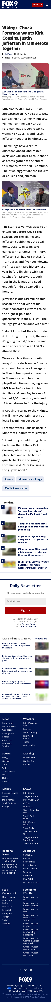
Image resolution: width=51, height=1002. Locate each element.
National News (9, 726)
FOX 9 (16, 54)
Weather (28, 719)
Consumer (7, 740)
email (31, 970)
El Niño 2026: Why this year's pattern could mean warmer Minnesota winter (33, 564)
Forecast (27, 729)
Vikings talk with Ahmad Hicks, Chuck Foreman (24, 209)
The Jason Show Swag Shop (30, 838)
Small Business (9, 803)
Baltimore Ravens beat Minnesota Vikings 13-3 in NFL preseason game (17, 658)
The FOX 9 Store (30, 843)
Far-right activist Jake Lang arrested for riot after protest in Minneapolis (16, 645)
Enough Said (29, 806)
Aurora (5, 781)
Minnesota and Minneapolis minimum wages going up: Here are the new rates (33, 552)
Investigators (8, 733)
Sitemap (27, 872)
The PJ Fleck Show (28, 817)
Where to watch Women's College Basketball (31, 941)
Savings (5, 806)
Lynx (4, 774)
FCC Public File (30, 878)
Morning (28, 753)
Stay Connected (9, 891)
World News (7, 729)
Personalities (29, 861)
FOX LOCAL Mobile (7, 901)
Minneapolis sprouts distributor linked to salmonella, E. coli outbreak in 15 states (16, 696)
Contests (27, 858)
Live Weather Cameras (29, 737)
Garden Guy (28, 761)
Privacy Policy (28, 624)
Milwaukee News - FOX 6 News (10, 859)
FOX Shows (28, 793)
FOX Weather (29, 745)
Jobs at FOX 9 (29, 865)
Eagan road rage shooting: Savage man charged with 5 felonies (33, 539)
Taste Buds (28, 828)
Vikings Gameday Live (31, 811)
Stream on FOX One (30, 891)
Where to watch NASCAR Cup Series (30, 918)
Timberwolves (8, 771)
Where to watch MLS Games (30, 954)
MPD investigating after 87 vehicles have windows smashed (16, 682)
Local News (7, 723)
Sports (23, 54)
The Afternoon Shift (30, 832)
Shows (27, 789)
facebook (20, 970)
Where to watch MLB (30, 910)
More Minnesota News (16, 638)
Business (6, 796)
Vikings (5, 757)
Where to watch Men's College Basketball (30, 932)
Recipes (26, 764)
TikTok (5, 920)
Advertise (27, 875)
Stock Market (8, 799)
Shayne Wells (29, 757)
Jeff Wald (8, 54)
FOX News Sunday (7, 744)
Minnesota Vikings (30, 479)
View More (41, 638)
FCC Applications (31, 882)
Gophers (6, 761)
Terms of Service (27, 626)
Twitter (5, 916)
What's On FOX (30, 868)
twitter (25, 970)
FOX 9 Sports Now (15, 488)
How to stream (9, 897)
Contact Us (28, 854)
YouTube (6, 923)
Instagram (7, 913)
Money (6, 789)
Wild (4, 767)
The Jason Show (30, 796)
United (5, 778)
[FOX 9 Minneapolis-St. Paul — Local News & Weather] (10, 4)
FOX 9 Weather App (30, 724)
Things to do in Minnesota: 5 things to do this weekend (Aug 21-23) (33, 526)
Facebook (6, 910)
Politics (5, 736)
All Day (26, 803)
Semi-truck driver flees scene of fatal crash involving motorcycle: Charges (17, 670)
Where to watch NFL (30, 898)
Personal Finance (10, 793)
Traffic (26, 741)
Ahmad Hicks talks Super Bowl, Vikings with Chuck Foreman (23, 92)
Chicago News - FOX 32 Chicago (9, 865)
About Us (29, 850)
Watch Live (37, 5)
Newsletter (7, 906)
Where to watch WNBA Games (30, 948)
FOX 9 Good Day (31, 799)
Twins (5, 764)
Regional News (7, 852)
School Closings (30, 732)
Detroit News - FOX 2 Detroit (9, 871)
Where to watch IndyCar (30, 925)
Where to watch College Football (30, 904)
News (5, 719)
